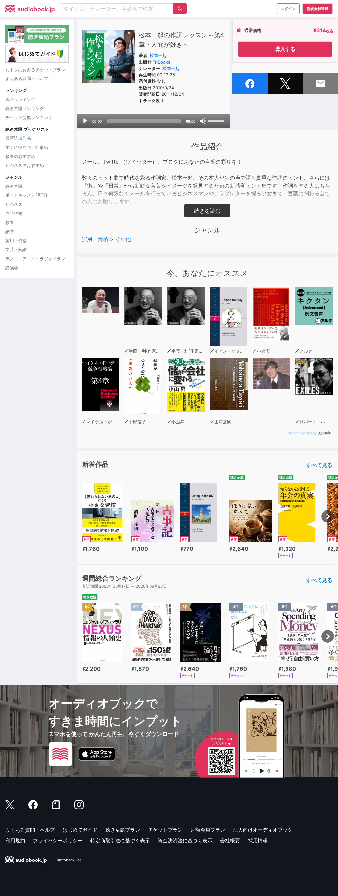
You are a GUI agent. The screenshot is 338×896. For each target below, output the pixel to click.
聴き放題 (13, 186)
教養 (9, 222)
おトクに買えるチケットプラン (35, 69)
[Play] (85, 121)
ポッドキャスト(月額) (26, 195)
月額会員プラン (207, 830)
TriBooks (161, 62)
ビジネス (13, 204)
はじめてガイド (80, 830)
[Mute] (202, 121)
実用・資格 (16, 240)
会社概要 (230, 840)
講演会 (11, 267)
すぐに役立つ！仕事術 (26, 147)
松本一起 (158, 55)
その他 (123, 239)
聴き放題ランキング (24, 108)
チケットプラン (165, 830)
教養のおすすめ (20, 156)
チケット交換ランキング (28, 117)
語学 (9, 231)
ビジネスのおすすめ (24, 165)
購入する (285, 49)
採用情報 (258, 840)
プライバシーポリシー (58, 840)
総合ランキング (20, 99)
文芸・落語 (16, 249)
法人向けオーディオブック (262, 830)
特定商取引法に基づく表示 (120, 840)
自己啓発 (13, 213)
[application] (153, 121)
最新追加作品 (18, 138)
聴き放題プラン (122, 830)
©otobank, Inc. (69, 860)
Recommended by (302, 433)
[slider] (217, 120)
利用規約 (15, 840)
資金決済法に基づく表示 (185, 840)
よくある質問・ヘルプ (26, 78)
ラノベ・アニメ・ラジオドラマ (35, 258)
